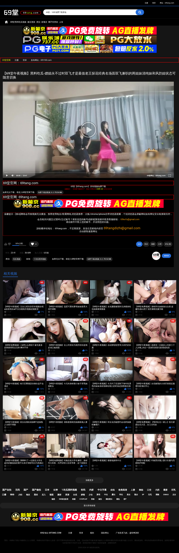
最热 (118, 499)
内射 (91, 489)
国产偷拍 (36, 489)
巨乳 (173, 490)
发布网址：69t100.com (41, 60)
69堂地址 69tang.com (50, 533)
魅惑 (53, 499)
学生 (121, 494)
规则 (92, 533)
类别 (38, 22)
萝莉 (98, 494)
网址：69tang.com (167, 3)
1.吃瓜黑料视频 (40, 259)
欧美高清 (123, 490)
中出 (106, 494)
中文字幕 (102, 489)
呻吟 (12, 494)
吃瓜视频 (16, 259)
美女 (128, 494)
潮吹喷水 (109, 499)
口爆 (4, 494)
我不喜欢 (9, 244)
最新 (165, 490)
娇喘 (83, 494)
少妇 (20, 494)
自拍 (112, 490)
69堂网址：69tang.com (156, 176)
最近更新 (31, 22)
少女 (91, 494)
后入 (44, 494)
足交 (174, 495)
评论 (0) (168, 244)
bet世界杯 (53, 22)
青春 (93, 499)
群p (125, 499)
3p (143, 494)
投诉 (146, 244)
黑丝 (36, 494)
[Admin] (156, 256)
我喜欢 (5, 244)
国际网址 (105, 533)
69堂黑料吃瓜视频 (18, 22)
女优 (75, 494)
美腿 (74, 499)
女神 (55, 489)
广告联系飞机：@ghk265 (127, 533)
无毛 (150, 494)
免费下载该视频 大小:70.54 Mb (50, 192)
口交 (149, 490)
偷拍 (100, 499)
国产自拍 (6, 489)
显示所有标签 (89, 505)
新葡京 (44, 22)
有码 (83, 489)
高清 (67, 494)
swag (166, 494)
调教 (157, 494)
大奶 (157, 490)
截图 (153, 244)
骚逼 (52, 494)
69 (88, 548)
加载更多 (89, 480)
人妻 (133, 490)
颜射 (59, 494)
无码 (17, 489)
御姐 (141, 490)
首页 (6, 22)
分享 (160, 244)
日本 (47, 489)
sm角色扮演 (63, 499)
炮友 (28, 494)
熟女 (136, 494)
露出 (113, 494)
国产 (26, 489)
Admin (166, 256)
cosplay (83, 499)
